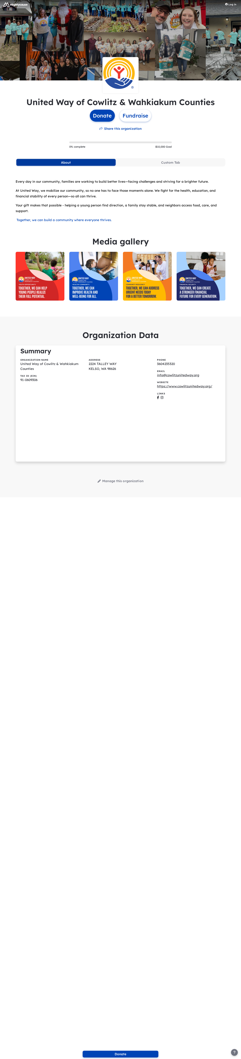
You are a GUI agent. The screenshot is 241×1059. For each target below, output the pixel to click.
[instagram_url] (162, 397)
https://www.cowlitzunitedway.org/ (184, 386)
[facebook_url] (158, 397)
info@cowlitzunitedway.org (178, 375)
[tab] (66, 162)
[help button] (234, 1052)
